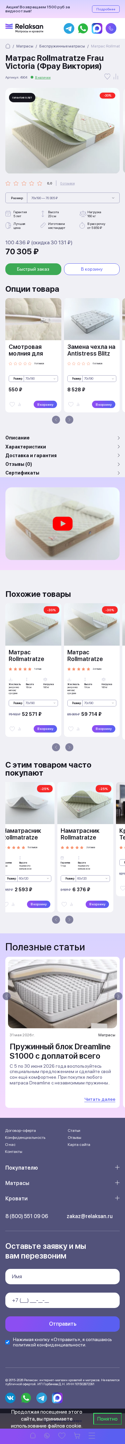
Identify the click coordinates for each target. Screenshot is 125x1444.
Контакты (13, 1151)
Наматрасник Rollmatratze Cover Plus (21, 837)
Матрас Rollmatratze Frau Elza (85, 659)
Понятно (107, 1419)
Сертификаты (22, 473)
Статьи (74, 1130)
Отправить (62, 1324)
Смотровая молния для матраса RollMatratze (26, 356)
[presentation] (56, 420)
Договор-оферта (20, 1130)
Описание (17, 437)
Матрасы (17, 1183)
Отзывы (74, 1137)
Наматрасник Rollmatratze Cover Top (80, 837)
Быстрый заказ (33, 269)
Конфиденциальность (25, 1137)
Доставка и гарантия (31, 455)
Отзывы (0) (18, 464)
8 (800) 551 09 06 (26, 1216)
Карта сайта (79, 1144)
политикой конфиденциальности (49, 1344)
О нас (10, 1144)
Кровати (16, 1198)
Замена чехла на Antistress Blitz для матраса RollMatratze (91, 356)
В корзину (92, 269)
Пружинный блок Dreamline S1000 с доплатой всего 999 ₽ (60, 1056)
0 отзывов (67, 183)
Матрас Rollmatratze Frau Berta (26, 659)
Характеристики (25, 446)
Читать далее (99, 1099)
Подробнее (105, 9)
